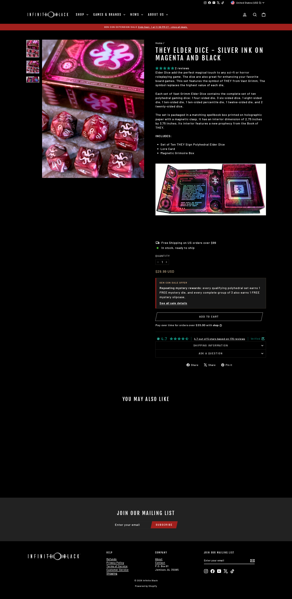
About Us (156, 14)
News (135, 14)
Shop (81, 14)
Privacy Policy (115, 562)
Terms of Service (117, 566)
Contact (160, 562)
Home (159, 43)
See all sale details (173, 303)
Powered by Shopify (146, 586)
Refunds (111, 559)
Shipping (111, 573)
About (159, 559)
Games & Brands (108, 14)
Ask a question (211, 353)
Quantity (162, 255)
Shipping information (210, 345)
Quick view (54, 463)
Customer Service (117, 569)
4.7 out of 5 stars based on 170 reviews (219, 338)
